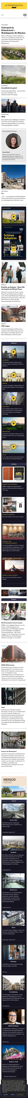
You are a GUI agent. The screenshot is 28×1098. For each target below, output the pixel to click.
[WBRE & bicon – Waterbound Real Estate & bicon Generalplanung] (25, 15)
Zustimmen (6, 1094)
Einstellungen (20, 1094)
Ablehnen (12, 1094)
